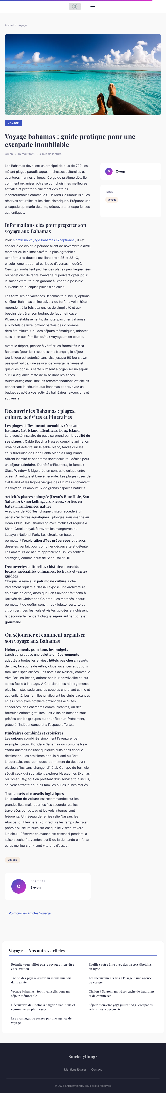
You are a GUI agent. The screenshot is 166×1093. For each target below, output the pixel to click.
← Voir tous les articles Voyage (28, 913)
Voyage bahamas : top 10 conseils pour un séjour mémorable (40, 993)
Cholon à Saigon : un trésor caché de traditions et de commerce (121, 993)
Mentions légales (75, 1069)
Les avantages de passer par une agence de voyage (41, 1020)
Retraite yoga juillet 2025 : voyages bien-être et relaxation (42, 966)
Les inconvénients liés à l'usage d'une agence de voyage (120, 980)
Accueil (9, 25)
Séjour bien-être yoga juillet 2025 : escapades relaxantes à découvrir (121, 1007)
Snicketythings (83, 1056)
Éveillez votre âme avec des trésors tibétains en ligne (120, 966)
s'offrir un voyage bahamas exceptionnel (44, 240)
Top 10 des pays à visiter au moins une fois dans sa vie (41, 980)
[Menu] (93, 6)
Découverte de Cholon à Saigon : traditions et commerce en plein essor (43, 1007)
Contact (96, 1069)
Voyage (22, 25)
